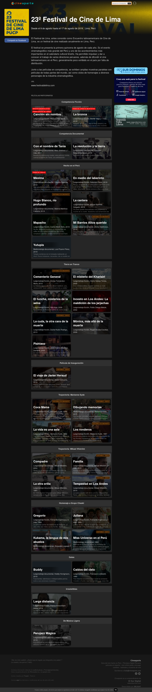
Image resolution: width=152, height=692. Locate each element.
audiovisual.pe (37, 670)
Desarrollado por (131, 686)
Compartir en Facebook (16, 40)
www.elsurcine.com (134, 683)
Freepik (26, 676)
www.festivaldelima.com (43, 85)
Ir (129, 3)
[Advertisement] (131, 51)
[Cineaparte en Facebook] (136, 673)
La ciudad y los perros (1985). (21, 662)
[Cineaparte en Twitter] (139, 673)
